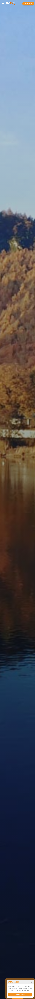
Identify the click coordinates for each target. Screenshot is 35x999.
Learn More (20, 994)
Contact (28, 3)
